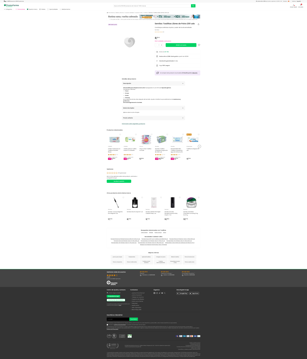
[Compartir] (198, 24)
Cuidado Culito (138, 12)
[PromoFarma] (11, 5)
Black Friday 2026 (136, 309)
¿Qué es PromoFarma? (138, 293)
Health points (135, 305)
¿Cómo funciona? (137, 295)
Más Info (194, 73)
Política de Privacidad (112, 329)
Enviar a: (285, 1)
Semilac (157, 30)
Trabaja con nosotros (138, 297)
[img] (129, 42)
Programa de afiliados (138, 299)
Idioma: (296, 1)
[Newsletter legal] (108, 324)
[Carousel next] (199, 146)
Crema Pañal (144, 232)
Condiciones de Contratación (193, 345)
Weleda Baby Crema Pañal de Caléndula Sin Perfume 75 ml (179, 242)
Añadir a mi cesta (181, 45)
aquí (120, 305)
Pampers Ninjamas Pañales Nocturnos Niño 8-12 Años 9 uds (125, 239)
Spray (164, 232)
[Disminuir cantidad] (156, 45)
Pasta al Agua (158, 232)
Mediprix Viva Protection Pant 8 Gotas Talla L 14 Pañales (153, 244)
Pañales (151, 232)
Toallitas (146, 12)
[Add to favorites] (199, 45)
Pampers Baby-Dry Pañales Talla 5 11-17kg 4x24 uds (123, 242)
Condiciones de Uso (195, 344)
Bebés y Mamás (120, 12)
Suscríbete (134, 319)
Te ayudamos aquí (113, 296)
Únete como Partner (137, 301)
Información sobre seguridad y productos (133, 123)
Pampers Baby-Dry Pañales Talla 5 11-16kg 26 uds (153, 240)
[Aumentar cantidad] (162, 45)
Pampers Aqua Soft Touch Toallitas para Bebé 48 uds (155, 239)
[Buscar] (193, 5)
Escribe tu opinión (119, 181)
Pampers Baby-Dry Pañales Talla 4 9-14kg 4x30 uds (179, 240)
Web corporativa (136, 307)
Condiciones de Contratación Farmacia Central (188, 346)
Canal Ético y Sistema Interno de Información (189, 349)
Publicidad (134, 303)
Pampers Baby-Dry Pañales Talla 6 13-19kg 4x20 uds (151, 242)
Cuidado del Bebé (129, 12)
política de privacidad (120, 324)
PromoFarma (111, 12)
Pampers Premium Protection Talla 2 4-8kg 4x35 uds (182, 239)
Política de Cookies (195, 348)
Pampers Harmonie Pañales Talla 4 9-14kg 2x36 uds (126, 240)
